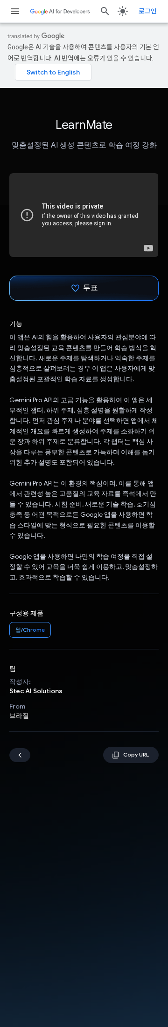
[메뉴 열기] (15, 11)
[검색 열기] (105, 11)
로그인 (148, 11)
